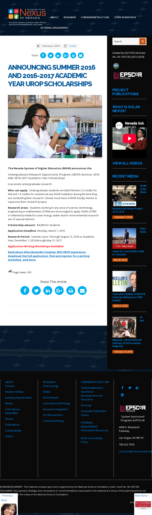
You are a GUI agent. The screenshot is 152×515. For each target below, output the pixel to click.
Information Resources (94, 430)
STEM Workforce (124, 18)
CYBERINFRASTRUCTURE (95, 382)
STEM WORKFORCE (92, 388)
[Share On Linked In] (58, 55)
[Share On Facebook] (43, 55)
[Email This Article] (81, 55)
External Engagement (54, 28)
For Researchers (53, 415)
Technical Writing (53, 421)
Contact (9, 386)
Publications (12, 424)
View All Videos (127, 163)
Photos (9, 419)
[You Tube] (137, 387)
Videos (9, 436)
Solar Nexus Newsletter (12, 411)
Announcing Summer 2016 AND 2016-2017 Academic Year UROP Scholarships (51, 75)
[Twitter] (129, 387)
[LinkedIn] (122, 394)
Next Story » (142, 495)
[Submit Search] (142, 41)
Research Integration (55, 409)
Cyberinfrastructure (94, 18)
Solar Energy (50, 386)
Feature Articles (14, 391)
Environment (50, 397)
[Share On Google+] (66, 55)
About (54, 18)
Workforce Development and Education (92, 395)
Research (69, 18)
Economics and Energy (56, 403)
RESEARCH (49, 382)
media (72, 45)
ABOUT (9, 382)
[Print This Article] (73, 55)
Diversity (86, 405)
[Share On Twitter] (51, 55)
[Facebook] (122, 387)
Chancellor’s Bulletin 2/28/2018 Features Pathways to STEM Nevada (128, 297)
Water (46, 391)
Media (9, 403)
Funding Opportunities (18, 397)
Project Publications (125, 92)
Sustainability (13, 430)
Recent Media (125, 176)
